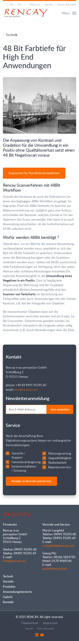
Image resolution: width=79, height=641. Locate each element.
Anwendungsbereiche (17, 592)
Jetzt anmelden (59, 409)
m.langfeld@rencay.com (58, 545)
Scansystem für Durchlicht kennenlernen (34, 173)
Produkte (9, 586)
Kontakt (8, 602)
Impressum (50, 623)
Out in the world (67, 4)
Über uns (35, 4)
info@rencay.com (26, 389)
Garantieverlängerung (26, 462)
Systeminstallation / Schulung (24, 468)
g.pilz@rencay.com (54, 568)
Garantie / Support (18, 455)
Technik (11, 34)
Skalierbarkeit (57, 462)
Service (49, 4)
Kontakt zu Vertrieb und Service (31, 481)
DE (11, 4)
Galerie (7, 597)
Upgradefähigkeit (59, 458)
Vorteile (8, 581)
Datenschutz (30, 623)
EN (19, 4)
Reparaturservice (59, 467)
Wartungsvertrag (59, 453)
